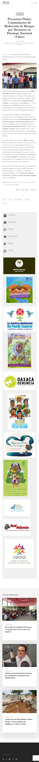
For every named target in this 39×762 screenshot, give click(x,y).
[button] (36, 3)
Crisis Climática (23, 43)
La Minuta (20, 14)
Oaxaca (19, 44)
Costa (16, 43)
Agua (12, 43)
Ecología (31, 43)
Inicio (4, 54)
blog (8, 54)
